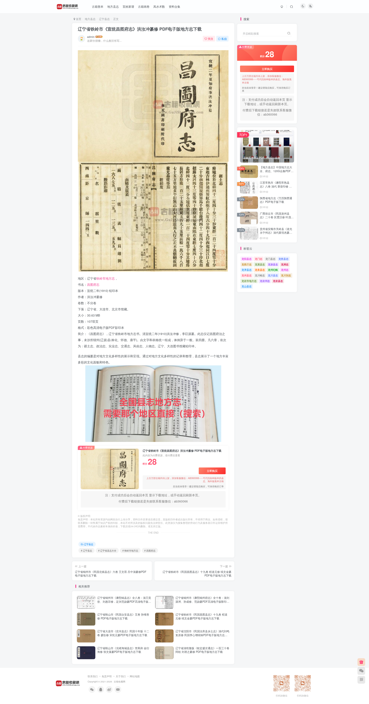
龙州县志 (247, 275)
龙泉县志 (260, 270)
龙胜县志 (283, 259)
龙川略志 (260, 275)
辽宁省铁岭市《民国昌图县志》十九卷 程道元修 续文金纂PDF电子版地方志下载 (201, 616)
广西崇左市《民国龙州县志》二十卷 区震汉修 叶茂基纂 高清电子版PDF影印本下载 (277, 219)
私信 (224, 39)
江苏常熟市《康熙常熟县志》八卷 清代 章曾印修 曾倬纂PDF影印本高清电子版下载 (276, 188)
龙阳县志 (247, 259)
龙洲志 (284, 264)
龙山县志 (247, 286)
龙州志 (284, 270)
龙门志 (258, 259)
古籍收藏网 (119, 681)
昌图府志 (93, 284)
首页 (78, 19)
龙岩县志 (278, 281)
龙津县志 (247, 270)
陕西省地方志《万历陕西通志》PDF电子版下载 (276, 200)
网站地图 (135, 676)
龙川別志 (286, 275)
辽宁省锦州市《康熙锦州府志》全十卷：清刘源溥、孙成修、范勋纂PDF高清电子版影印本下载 (202, 601)
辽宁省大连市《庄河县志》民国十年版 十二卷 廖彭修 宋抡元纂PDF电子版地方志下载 (123, 633)
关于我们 (121, 676)
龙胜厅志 (247, 264)
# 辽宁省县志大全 (107, 550)
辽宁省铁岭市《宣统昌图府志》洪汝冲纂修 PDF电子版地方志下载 (140, 29)
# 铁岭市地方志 (130, 550)
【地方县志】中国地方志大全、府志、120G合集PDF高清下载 (276, 171)
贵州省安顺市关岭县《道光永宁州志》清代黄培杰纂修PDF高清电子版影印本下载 (276, 232)
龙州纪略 (273, 270)
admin (91, 37)
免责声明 (107, 676)
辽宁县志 (104, 19)
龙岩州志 (265, 281)
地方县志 (90, 19)
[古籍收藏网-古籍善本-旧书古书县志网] (68, 683)
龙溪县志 (260, 264)
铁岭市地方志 (105, 278)
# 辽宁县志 (86, 550)
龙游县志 (273, 264)
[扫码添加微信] (361, 671)
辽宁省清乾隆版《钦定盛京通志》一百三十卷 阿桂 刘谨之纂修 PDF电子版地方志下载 (202, 650)
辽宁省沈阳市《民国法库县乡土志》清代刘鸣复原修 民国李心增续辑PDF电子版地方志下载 (202, 635)
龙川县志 (273, 275)
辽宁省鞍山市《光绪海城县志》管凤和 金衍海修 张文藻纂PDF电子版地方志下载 (123, 650)
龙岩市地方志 (249, 281)
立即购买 (212, 471)
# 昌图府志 (149, 550)
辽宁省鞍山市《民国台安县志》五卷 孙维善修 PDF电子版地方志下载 (123, 616)
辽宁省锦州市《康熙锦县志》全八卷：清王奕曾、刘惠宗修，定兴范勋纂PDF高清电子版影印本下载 (124, 601)
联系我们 (93, 676)
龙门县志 (270, 259)
